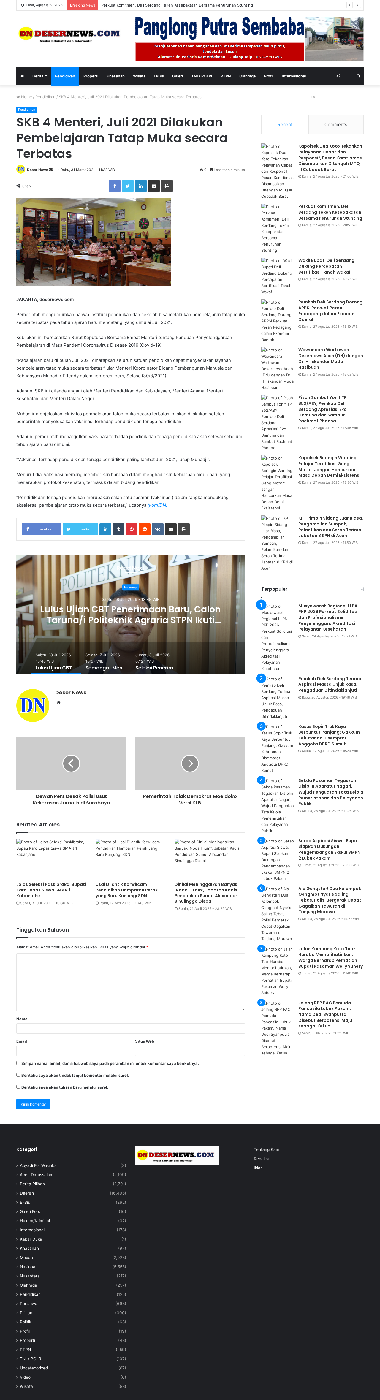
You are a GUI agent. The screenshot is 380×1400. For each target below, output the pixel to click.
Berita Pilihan (32, 1184)
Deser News (37, 169)
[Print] (167, 186)
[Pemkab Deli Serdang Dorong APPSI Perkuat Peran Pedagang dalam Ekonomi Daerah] (277, 321)
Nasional (130, 587)
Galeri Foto (30, 1211)
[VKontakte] (158, 529)
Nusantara (30, 1276)
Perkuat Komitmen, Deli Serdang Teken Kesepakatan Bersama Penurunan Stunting (330, 212)
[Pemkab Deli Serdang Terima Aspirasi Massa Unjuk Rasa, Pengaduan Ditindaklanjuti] (277, 698)
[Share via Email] (154, 186)
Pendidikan (65, 76)
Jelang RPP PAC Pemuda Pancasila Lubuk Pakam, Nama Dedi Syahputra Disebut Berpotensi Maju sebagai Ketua (325, 1014)
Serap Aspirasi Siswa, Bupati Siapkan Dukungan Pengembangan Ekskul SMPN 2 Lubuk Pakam (329, 849)
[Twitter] (128, 186)
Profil (268, 76)
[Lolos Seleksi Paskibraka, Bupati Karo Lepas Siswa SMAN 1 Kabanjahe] (51, 858)
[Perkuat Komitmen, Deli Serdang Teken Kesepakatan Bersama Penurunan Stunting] (277, 229)
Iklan (258, 1167)
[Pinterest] (131, 529)
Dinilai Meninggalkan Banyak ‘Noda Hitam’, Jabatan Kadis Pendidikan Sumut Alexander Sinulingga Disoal (206, 892)
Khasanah (116, 76)
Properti (90, 76)
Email (21, 1041)
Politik (25, 1322)
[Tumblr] (118, 529)
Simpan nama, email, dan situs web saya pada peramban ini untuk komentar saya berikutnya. (110, 1063)
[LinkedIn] (141, 186)
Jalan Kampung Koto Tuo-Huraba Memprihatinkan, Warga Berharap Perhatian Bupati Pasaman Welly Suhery (330, 957)
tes (312, 97)
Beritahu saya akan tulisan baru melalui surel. (64, 1087)
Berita (37, 76)
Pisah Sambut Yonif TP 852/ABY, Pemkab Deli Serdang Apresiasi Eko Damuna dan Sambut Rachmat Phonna (322, 409)
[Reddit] (145, 529)
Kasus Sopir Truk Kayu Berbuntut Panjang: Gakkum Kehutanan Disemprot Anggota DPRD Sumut (329, 735)
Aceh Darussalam (36, 1174)
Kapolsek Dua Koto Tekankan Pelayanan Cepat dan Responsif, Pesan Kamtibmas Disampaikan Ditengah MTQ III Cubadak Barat (330, 157)
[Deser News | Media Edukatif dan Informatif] (71, 35)
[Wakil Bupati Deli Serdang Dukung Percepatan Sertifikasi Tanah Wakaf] (277, 276)
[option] (130, 614)
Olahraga (247, 76)
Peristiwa (28, 1303)
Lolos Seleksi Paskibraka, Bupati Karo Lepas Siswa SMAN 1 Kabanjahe (51, 890)
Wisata (139, 76)
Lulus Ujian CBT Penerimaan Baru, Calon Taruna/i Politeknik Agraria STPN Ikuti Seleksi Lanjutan (130, 620)
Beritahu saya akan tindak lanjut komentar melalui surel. (75, 1075)
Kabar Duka (31, 1239)
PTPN (226, 76)
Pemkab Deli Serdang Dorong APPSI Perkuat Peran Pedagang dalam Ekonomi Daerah (330, 310)
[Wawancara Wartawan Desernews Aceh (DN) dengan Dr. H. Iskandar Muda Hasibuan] (277, 369)
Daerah (27, 1193)
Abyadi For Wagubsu (39, 1165)
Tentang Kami (267, 1149)
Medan (26, 1257)
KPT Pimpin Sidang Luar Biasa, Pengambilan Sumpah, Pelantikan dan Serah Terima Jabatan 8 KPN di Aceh (330, 527)
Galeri (177, 76)
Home (26, 96)
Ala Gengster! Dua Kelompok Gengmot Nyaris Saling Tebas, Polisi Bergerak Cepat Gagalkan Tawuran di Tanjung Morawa (329, 900)
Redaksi (261, 1158)
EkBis (159, 76)
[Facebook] (115, 186)
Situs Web (144, 1041)
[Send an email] (51, 169)
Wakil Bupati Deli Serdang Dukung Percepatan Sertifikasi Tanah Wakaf (165, 5)
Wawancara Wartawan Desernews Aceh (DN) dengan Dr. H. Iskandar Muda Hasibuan (330, 358)
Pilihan (26, 1312)
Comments (335, 124)
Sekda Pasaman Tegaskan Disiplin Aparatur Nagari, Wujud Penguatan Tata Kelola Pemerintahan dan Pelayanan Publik (330, 792)
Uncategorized (34, 1368)
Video (25, 1377)
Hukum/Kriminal (35, 1220)
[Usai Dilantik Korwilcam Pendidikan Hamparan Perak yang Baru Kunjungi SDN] (131, 858)
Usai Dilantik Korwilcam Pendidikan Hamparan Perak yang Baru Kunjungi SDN (127, 890)
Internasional (294, 76)
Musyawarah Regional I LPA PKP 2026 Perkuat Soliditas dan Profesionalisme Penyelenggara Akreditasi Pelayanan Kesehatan (327, 617)
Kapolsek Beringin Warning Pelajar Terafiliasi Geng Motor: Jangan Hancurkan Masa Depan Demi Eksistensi (329, 466)
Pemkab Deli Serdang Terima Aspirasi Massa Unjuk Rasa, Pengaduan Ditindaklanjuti (329, 684)
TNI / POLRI (201, 76)
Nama (22, 1018)
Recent (285, 124)
